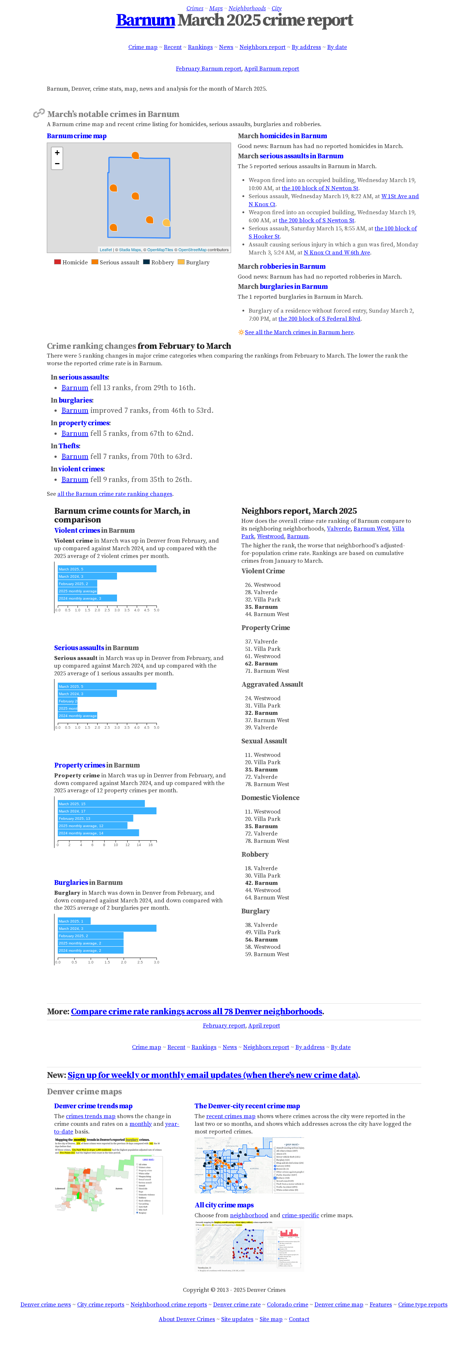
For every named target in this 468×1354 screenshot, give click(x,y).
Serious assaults (79, 648)
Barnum (145, 20)
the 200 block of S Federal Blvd (320, 319)
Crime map (143, 47)
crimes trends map (91, 1116)
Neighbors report (262, 47)
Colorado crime (287, 1304)
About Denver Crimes (187, 1319)
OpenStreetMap (192, 249)
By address (306, 47)
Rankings (200, 47)
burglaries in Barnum (293, 286)
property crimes (83, 423)
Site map (271, 1319)
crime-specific (300, 1215)
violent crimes (80, 469)
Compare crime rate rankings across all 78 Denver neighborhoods (196, 1011)
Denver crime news (45, 1304)
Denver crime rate (237, 1304)
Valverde (339, 528)
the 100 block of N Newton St (320, 188)
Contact (299, 1319)
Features (381, 1304)
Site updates (237, 1319)
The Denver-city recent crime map (247, 1106)
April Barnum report (271, 68)
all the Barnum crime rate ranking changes (114, 494)
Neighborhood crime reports (169, 1304)
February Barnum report (208, 68)
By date (337, 47)
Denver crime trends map (93, 1106)
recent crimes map (231, 1116)
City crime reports (100, 1304)
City (277, 8)
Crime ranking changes (91, 346)
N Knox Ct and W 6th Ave (337, 252)
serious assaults (82, 377)
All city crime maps (224, 1205)
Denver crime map (338, 1304)
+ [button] (57, 152)
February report (224, 1025)
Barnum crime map (76, 136)
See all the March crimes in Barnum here (299, 332)
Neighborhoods (247, 8)
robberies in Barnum (292, 266)
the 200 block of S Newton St (316, 220)
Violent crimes (77, 530)
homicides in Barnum (293, 136)
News (226, 47)
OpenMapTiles (160, 249)
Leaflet (106, 249)
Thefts (68, 446)
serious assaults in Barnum (301, 156)
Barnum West (371, 528)
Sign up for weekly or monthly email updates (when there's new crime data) (213, 1075)
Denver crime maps (84, 1091)
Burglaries (71, 882)
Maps (216, 8)
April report (264, 1025)
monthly (140, 1124)
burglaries (75, 400)
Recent (173, 47)
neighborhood (249, 1215)
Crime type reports (423, 1304)
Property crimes (79, 765)
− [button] (57, 163)
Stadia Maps (130, 249)
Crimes (194, 8)
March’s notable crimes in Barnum (113, 114)
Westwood (270, 536)
